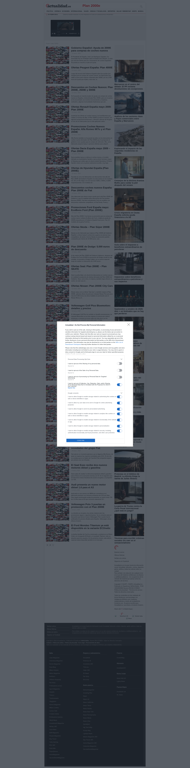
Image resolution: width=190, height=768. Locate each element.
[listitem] (95, 359)
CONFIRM (80, 440)
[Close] (129, 325)
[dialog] (95, 384)
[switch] (119, 363)
